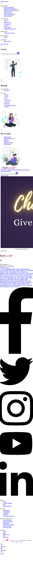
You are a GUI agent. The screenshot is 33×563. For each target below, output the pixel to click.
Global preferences (8, 138)
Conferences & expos (9, 29)
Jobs (4, 535)
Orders (5, 140)
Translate (11, 266)
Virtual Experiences (9, 33)
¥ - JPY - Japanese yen (21, 278)
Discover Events (7, 520)
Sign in (2, 44)
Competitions (6, 511)
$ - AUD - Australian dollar (21, 269)
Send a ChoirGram (8, 521)
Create (4, 502)
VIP (6, 98)
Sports (6, 96)
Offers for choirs (7, 527)
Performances (6, 510)
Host (4, 504)
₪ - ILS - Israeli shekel (18, 276)
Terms (21, 541)
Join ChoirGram (7, 526)
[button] (1, 46)
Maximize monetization (10, 8)
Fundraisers (7, 24)
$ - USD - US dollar (14, 286)
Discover (3, 546)
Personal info (7, 137)
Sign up (6, 44)
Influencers (6, 22)
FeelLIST (6, 141)
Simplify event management (11, 10)
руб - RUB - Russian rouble (17, 283)
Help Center (6, 534)
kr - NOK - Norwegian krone (15, 280)
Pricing (7, 107)
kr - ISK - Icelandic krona (8, 278)
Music (5, 20)
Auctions (6, 25)
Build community (7, 506)
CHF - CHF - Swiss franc (8, 271)
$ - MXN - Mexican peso (15, 279)
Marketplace (6, 523)
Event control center (9, 14)
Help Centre (7, 41)
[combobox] (8, 249)
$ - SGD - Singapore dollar (14, 285)
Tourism (7, 103)
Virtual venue (7, 11)
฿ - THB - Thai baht (26, 285)
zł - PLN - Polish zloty (25, 282)
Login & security (8, 142)
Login (2, 553)
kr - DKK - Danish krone (10, 273)
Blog (5, 37)
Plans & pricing (8, 16)
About (4, 531)
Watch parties (7, 27)
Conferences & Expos (10, 105)
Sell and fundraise (7, 503)
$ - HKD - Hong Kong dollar (10, 274)
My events (3, 550)
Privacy (16, 541)
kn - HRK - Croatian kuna (24, 274)
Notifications (7, 144)
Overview (6, 90)
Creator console (8, 13)
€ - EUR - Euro (20, 273)
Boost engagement (8, 7)
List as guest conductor (9, 524)
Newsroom (6, 537)
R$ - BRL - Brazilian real (16, 270)
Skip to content (4, 1)
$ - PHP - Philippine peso (13, 282)
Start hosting (7, 171)
